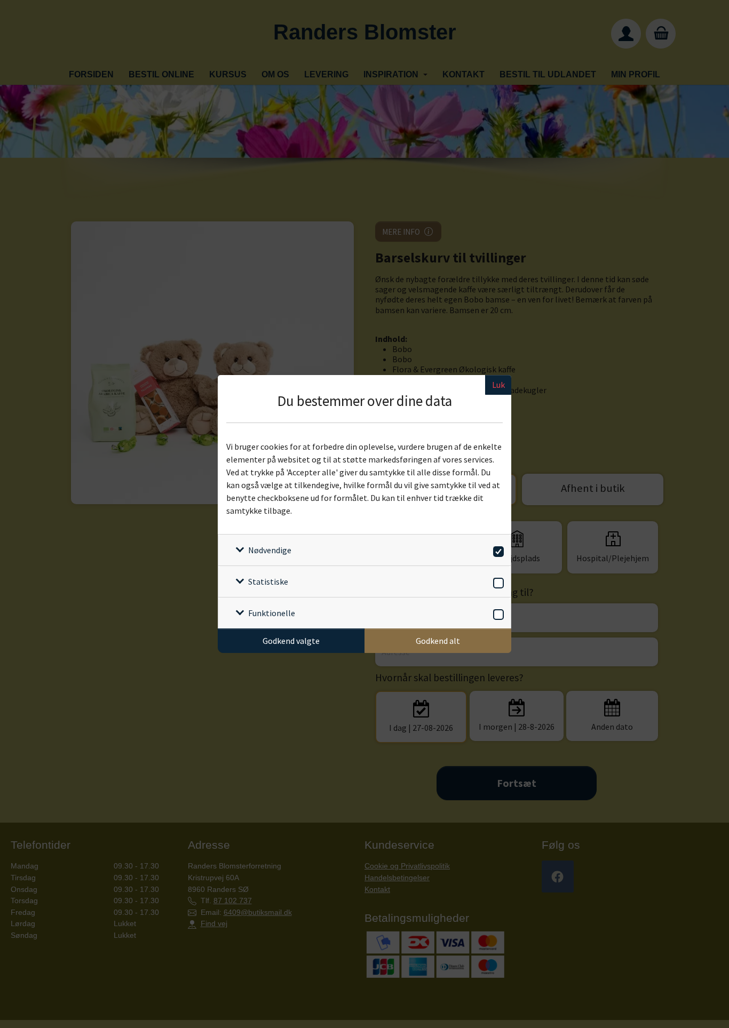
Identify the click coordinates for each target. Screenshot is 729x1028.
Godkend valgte (291, 640)
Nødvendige (269, 550)
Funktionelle (271, 613)
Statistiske (268, 581)
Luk (498, 384)
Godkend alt (438, 640)
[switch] (496, 549)
